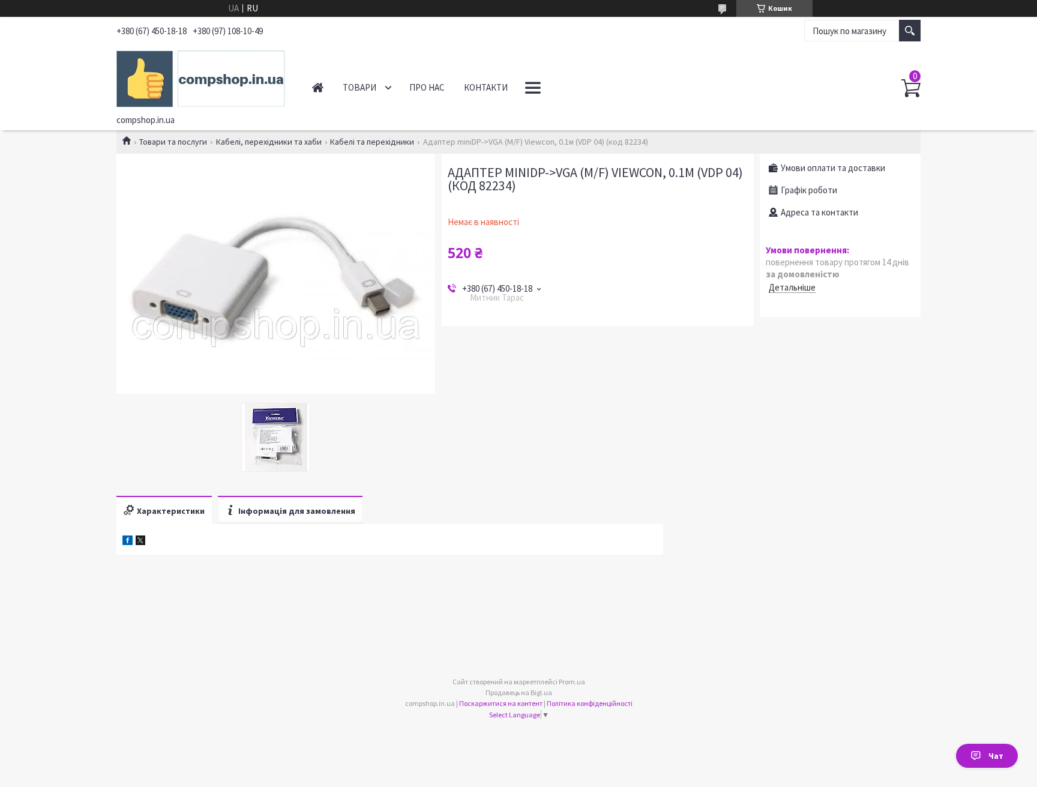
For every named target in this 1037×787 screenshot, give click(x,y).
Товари (359, 87)
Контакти (486, 87)
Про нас (427, 87)
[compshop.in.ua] (200, 76)
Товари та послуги (173, 141)
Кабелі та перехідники (372, 141)
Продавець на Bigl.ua (518, 692)
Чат (995, 755)
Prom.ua (572, 681)
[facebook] (127, 541)
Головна (317, 87)
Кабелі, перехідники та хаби (269, 141)
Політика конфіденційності (590, 703)
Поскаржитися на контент (501, 703)
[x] (140, 541)
